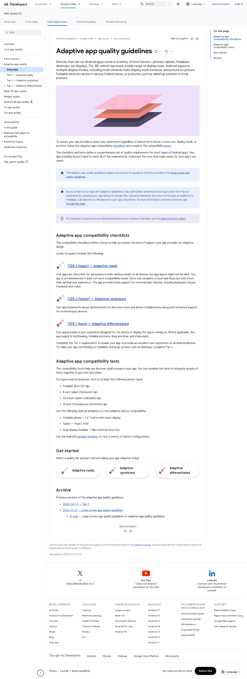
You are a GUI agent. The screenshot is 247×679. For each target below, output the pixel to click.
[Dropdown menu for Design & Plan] (80, 4)
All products (172, 656)
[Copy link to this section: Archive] (74, 491)
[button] (22, 64)
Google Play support (224, 620)
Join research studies (225, 626)
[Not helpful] (197, 38)
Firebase (122, 656)
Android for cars (124, 626)
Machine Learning (91, 615)
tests (167, 146)
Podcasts (54, 642)
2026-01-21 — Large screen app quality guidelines (93, 510)
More (115, 4)
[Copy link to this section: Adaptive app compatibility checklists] (132, 236)
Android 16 (154, 615)
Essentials (41, 4)
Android (53, 610)
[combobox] (155, 4)
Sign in (239, 4)
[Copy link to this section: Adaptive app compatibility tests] (122, 362)
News (52, 631)
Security (53, 620)
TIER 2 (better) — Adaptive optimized (96, 299)
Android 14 (154, 626)
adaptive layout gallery (173, 218)
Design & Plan (68, 4)
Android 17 (154, 610)
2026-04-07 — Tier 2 (76, 504)
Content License (142, 544)
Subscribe (205, 671)
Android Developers (66, 38)
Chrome (106, 656)
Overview (10, 21)
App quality (13, 13)
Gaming (86, 610)
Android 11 (153, 642)
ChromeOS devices (125, 620)
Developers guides (191, 618)
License (64, 671)
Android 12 (154, 637)
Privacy (86, 631)
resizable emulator (87, 436)
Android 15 (154, 620)
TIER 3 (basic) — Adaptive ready (92, 266)
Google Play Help (75, 203)
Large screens (122, 610)
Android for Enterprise (61, 615)
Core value (31, 21)
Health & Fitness (90, 620)
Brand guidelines (81, 671)
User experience (57, 21)
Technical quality (86, 21)
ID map (74, 516)
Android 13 (154, 631)
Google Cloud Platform (146, 656)
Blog (51, 637)
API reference (188, 624)
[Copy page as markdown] (167, 51)
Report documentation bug (228, 615)
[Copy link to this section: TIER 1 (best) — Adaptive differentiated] (132, 324)
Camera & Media (91, 626)
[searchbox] (22, 32)
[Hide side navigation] (40, 673)
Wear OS (120, 615)
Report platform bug (224, 610)
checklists (119, 146)
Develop (94, 4)
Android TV (121, 631)
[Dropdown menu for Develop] (103, 4)
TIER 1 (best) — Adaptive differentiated (98, 324)
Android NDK (188, 635)
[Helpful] (192, 38)
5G (84, 637)
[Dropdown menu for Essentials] (51, 4)
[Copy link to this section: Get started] (82, 451)
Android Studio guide (192, 613)
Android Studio (221, 4)
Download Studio (190, 629)
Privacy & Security (116, 21)
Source (53, 626)
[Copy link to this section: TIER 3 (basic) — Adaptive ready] (121, 266)
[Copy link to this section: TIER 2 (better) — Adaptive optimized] (129, 299)
